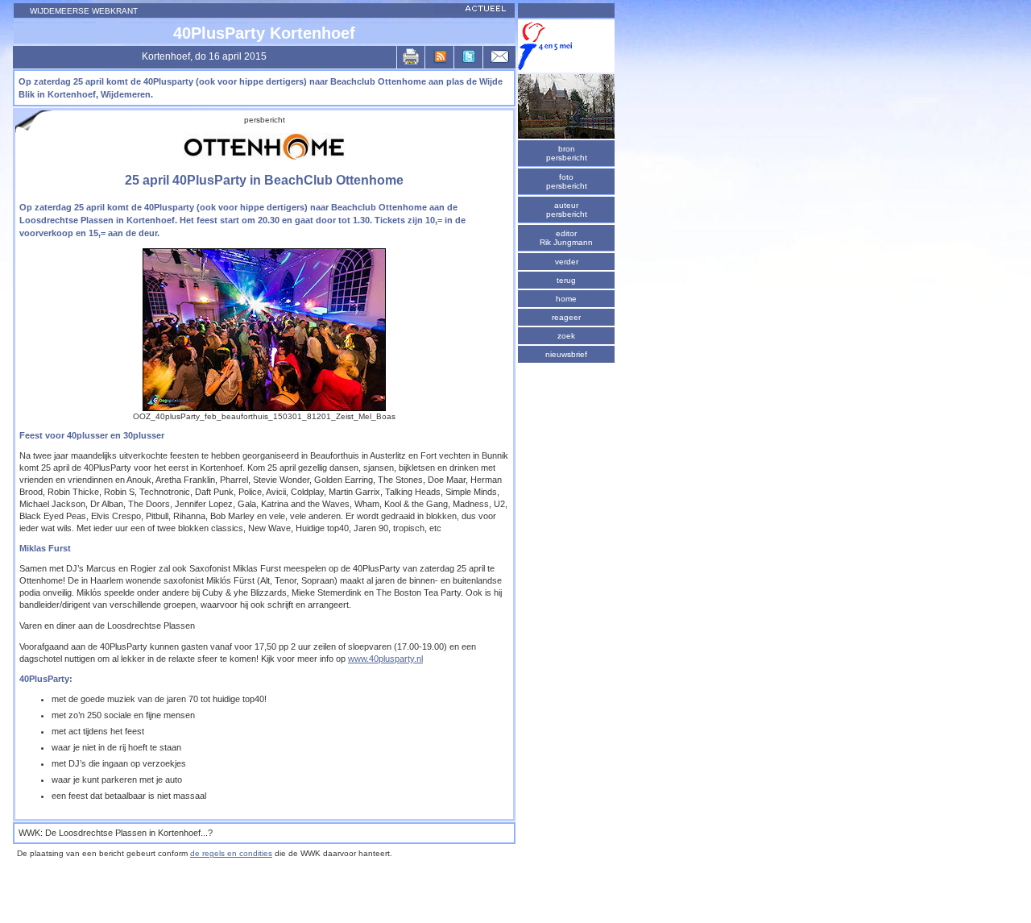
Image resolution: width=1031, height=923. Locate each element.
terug (566, 280)
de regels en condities (231, 853)
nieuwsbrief (566, 354)
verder (566, 261)
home (566, 298)
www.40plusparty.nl (385, 658)
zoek (566, 335)
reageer (566, 317)
